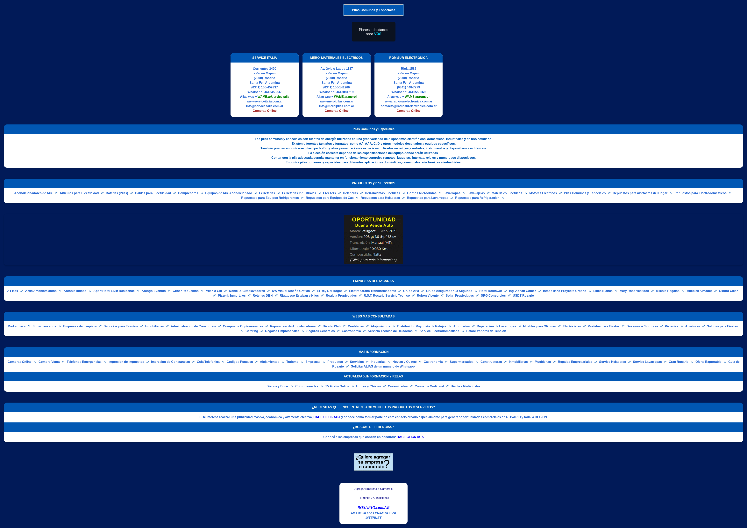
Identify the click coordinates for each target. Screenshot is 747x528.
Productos (335, 361)
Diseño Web (332, 326)
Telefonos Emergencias (84, 361)
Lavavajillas (476, 193)
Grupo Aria (411, 291)
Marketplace (16, 326)
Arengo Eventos (154, 291)
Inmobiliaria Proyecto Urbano (564, 291)
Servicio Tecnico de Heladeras (390, 331)
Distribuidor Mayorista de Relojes (421, 326)
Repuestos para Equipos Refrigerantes (270, 197)
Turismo (292, 361)
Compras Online (20, 361)
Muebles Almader (699, 291)
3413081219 (345, 92)
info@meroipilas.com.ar (336, 106)
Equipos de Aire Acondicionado (228, 193)
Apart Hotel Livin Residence (114, 291)
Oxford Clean (728, 291)
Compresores (188, 193)
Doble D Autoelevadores (247, 291)
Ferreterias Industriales (299, 193)
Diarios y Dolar (277, 386)
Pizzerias (671, 326)
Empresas (312, 361)
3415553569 (417, 92)
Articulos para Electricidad (79, 193)
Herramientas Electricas (382, 193)
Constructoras (491, 361)
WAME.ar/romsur (417, 96)
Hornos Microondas (422, 193)
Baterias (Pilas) (117, 193)
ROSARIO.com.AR (373, 507)
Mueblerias (356, 326)
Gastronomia (351, 331)
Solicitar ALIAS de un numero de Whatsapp (383, 366)
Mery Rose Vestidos (634, 291)
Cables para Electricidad (153, 193)
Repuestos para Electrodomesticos (700, 193)
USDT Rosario (523, 295)
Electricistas (572, 326)
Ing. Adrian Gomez (522, 291)
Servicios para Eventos (121, 326)
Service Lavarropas (647, 361)
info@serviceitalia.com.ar (264, 106)
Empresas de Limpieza (80, 326)
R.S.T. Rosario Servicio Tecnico (387, 295)
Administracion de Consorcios (193, 326)
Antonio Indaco (75, 291)
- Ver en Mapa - (264, 73)
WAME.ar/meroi (345, 96)
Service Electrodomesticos (439, 331)
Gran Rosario (678, 361)
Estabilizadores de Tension (486, 331)
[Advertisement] (479, 85)
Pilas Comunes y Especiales (585, 193)
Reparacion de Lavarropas (496, 326)
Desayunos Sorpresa (642, 326)
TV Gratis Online (337, 386)
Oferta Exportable (708, 361)
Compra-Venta (49, 361)
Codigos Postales (240, 361)
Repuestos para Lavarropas (427, 197)
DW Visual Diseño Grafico (291, 291)
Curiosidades (398, 386)
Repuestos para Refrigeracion (477, 197)
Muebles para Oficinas (539, 326)
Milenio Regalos (667, 291)
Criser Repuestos (186, 291)
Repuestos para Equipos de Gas (330, 197)
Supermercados (44, 326)
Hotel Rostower (490, 291)
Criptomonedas (306, 386)
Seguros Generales (320, 331)
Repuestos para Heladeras (380, 197)
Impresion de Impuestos (126, 361)
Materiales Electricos (507, 193)
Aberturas (692, 326)
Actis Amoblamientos (41, 291)
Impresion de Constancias (170, 361)
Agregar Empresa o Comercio (373, 488)
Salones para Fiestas (722, 326)
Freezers (329, 193)
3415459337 (273, 92)
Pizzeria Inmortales (232, 295)
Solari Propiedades (460, 295)
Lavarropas (452, 193)
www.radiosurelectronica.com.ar (408, 101)
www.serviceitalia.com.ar (265, 101)
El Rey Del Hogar (329, 291)
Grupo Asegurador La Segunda (449, 291)
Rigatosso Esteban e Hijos (299, 295)
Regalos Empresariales (282, 331)
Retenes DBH (263, 295)
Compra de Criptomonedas (243, 326)
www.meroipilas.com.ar (336, 101)
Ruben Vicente (428, 295)
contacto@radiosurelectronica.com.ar (409, 106)
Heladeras (350, 193)
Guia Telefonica (208, 361)
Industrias (378, 361)
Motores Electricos (543, 193)
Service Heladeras (612, 361)
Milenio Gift (214, 291)
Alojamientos (380, 326)
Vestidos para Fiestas (604, 326)
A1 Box (12, 291)
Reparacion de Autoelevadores (293, 326)
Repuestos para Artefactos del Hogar (640, 193)
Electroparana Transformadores (372, 291)
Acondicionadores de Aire (33, 193)
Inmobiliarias (154, 326)
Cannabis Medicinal (429, 386)
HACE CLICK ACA (326, 417)
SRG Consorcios (493, 295)
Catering (251, 331)
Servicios (357, 361)
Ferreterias (267, 193)
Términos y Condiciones (373, 497)
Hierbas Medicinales (465, 386)
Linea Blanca (603, 291)
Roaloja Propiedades (341, 295)
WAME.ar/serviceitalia (273, 96)
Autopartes (461, 326)
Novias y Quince (405, 361)
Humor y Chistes (368, 386)
